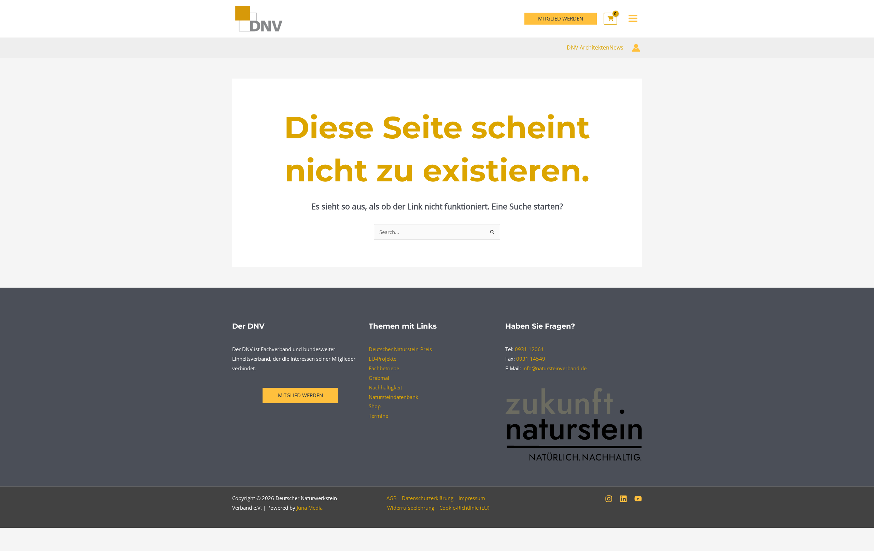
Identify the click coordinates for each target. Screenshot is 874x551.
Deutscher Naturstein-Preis (400, 349)
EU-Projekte (382, 358)
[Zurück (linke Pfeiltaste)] (15, 546)
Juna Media (310, 507)
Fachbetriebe (384, 368)
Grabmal (379, 377)
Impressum (472, 498)
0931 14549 (530, 358)
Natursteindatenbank (393, 397)
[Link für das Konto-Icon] (636, 48)
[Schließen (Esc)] (111, 534)
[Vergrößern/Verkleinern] (15, 534)
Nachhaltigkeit (385, 387)
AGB (391, 498)
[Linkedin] (623, 498)
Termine (378, 415)
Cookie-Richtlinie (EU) (464, 507)
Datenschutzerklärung (427, 498)
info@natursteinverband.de (554, 368)
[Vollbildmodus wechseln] (47, 534)
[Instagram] (608, 498)
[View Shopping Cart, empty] (610, 19)
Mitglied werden (300, 395)
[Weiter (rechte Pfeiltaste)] (47, 546)
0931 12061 (529, 349)
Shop (375, 406)
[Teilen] (79, 534)
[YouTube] (638, 498)
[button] (560, 19)
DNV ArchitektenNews (595, 47)
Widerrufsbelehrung (410, 507)
